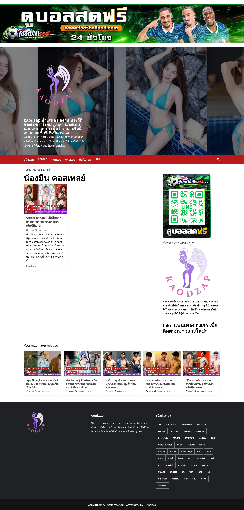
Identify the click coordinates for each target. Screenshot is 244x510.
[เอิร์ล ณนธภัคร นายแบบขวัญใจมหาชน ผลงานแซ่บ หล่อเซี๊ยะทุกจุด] (201, 363)
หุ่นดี (191, 472)
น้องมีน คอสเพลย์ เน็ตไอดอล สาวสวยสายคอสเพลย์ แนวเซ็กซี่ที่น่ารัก (43, 222)
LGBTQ (161, 431)
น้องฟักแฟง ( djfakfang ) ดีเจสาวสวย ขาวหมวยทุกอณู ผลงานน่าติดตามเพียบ (81, 384)
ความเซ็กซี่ (189, 438)
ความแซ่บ (202, 438)
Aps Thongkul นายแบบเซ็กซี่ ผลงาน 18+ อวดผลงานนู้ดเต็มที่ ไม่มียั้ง (42, 384)
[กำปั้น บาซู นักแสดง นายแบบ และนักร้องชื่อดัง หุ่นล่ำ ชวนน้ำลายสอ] (122, 363)
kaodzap (201, 424)
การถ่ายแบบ (163, 438)
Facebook (171, 424)
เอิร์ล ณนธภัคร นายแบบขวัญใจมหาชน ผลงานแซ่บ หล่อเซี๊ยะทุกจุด (200, 384)
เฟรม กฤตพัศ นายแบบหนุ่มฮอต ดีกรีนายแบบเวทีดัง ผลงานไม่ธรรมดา (160, 384)
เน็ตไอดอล (85, 159)
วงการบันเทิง (201, 458)
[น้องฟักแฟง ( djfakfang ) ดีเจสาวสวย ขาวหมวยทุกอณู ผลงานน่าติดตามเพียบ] (82, 363)
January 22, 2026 (84, 391)
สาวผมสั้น (182, 465)
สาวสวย (194, 465)
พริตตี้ (84, 368)
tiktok (187, 431)
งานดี (213, 438)
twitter (200, 431)
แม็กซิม (203, 479)
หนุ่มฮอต (173, 472)
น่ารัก (199, 451)
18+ (98, 159)
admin (31, 230)
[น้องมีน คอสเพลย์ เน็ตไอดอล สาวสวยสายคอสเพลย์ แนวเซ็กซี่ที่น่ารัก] (46, 199)
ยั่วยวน (180, 458)
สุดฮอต (205, 465)
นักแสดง (202, 445)
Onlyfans (174, 431)
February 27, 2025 (204, 391)
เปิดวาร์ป (175, 479)
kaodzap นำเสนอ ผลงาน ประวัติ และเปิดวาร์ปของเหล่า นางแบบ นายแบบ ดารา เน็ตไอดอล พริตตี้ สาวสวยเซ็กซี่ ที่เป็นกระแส (53, 126)
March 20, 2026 (44, 391)
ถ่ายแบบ (191, 445)
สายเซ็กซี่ (169, 465)
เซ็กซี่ (200, 472)
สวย (159, 465)
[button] (218, 159)
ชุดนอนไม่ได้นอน (165, 445)
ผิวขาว (160, 458)
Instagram (186, 424)
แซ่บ (194, 479)
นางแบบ (56, 159)
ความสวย (176, 438)
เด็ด (208, 472)
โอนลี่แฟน (162, 485)
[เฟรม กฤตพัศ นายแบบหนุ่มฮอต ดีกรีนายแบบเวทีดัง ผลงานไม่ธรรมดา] (162, 363)
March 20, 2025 (163, 391)
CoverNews (133, 504)
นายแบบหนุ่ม (186, 451)
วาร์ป (213, 458)
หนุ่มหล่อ (161, 472)
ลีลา (189, 458)
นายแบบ (70, 159)
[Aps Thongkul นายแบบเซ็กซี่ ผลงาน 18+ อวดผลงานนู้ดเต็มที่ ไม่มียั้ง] (42, 363)
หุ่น (183, 472)
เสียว (186, 479)
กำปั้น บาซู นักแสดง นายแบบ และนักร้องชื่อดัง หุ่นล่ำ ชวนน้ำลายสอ (121, 384)
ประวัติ (208, 451)
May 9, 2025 (122, 391)
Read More (31, 266)
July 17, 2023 (43, 230)
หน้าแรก (29, 159)
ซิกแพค (180, 445)
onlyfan (42, 159)
